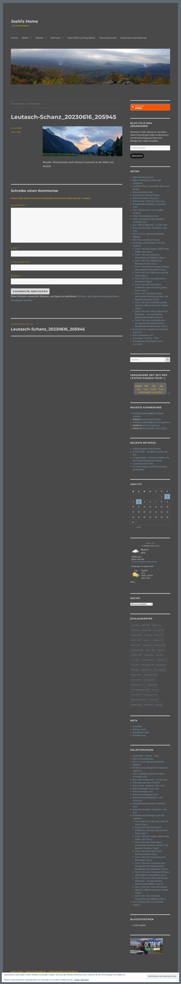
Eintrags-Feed (139, 729)
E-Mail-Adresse (21, 262)
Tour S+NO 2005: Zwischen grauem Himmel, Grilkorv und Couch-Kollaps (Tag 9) (152, 305)
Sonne (136, 680)
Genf (161, 650)
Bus (147, 640)
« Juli (138, 527)
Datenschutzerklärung (133, 37)
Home (14, 37)
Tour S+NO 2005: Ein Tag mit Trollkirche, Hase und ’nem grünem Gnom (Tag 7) (151, 287)
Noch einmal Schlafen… (151, 419)
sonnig (149, 680)
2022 (135, 625)
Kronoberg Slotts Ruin (143, 192)
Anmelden (137, 726)
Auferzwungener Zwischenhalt (147, 449)
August (136, 635)
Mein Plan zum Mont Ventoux (146, 240)
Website (16, 276)
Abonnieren (137, 156)
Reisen (39, 37)
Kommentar (19, 205)
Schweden (150, 675)
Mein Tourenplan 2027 (143, 335)
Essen (147, 645)
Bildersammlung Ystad (143, 177)
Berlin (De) (150, 543)
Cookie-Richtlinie (81, 980)
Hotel (148, 655)
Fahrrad (159, 645)
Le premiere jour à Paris (143, 463)
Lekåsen (161, 660)
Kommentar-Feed (141, 732)
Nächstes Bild (34, 104)
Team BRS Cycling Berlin (81, 37)
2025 (135, 630)
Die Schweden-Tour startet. (154, 428)
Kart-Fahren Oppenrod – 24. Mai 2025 (150, 225)
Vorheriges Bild (18, 104)
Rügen (136, 675)
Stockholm (138, 685)
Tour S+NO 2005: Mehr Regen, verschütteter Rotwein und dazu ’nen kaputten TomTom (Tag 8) (151, 296)
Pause (161, 665)
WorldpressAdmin (141, 413)
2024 (156, 625)
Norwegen (147, 665)
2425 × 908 (16, 132)
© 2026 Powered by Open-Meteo (144, 562)
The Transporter (140, 690)
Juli (159, 655)
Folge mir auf (139, 106)
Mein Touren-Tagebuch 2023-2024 (149, 201)
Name (15, 248)
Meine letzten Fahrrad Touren (146, 195)
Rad (135, 670)
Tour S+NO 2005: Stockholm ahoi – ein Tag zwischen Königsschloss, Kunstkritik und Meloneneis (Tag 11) (151, 323)
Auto (148, 635)
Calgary (158, 640)
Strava (152, 685)
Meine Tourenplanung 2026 (145, 216)
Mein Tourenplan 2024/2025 (146, 198)
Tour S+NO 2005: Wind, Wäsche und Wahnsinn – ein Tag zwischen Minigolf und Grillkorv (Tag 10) (151, 314)
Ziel (158, 704)
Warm (153, 699)
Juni (135, 660)
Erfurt (135, 645)
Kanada (147, 660)
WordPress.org (139, 735)
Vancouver (150, 695)
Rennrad (55, 37)
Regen (147, 670)
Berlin (136, 640)
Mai (134, 665)
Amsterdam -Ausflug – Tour (146, 338)
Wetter (136, 704)
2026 (146, 630)
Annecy (158, 630)
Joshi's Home (24, 21)
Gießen (136, 655)
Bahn (159, 635)
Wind (148, 704)
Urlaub (136, 695)
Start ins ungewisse (161, 422)
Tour (155, 690)
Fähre (150, 650)
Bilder (25, 37)
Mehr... (133, 581)
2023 (145, 625)
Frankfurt (137, 650)
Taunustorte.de (108, 37)
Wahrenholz (138, 699)
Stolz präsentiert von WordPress (63, 971)
